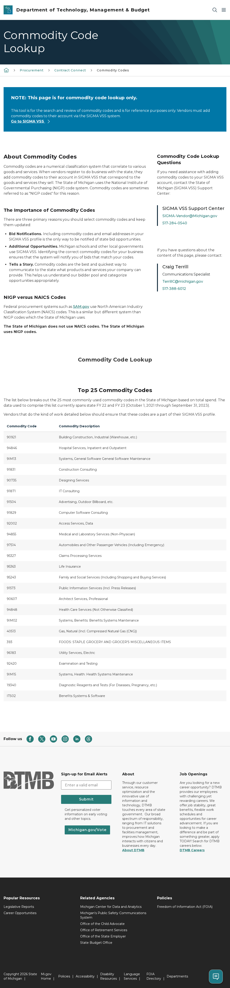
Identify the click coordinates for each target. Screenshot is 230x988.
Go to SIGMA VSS (28, 121)
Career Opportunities (20, 913)
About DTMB (133, 850)
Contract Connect (70, 70)
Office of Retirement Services (103, 930)
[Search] (214, 10)
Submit (86, 799)
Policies (64, 976)
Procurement (32, 70)
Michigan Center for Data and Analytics (111, 907)
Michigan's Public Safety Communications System (113, 915)
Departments (177, 976)
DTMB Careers (192, 850)
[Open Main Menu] (223, 10)
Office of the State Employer (103, 936)
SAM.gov (81, 306)
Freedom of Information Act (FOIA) (184, 907)
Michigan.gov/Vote (87, 830)
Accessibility (85, 976)
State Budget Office (96, 943)
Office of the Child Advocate (102, 924)
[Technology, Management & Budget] (6, 70)
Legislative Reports (19, 907)
